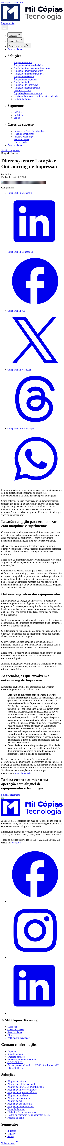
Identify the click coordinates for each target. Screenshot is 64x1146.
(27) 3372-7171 (15, 1062)
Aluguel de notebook (24, 76)
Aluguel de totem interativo (27, 87)
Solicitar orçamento (10, 150)
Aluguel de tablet (22, 82)
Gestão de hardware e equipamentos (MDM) (35, 96)
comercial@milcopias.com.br (21, 1059)
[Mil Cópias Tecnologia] (32, 815)
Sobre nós (12, 1026)
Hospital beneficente (24, 133)
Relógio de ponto (22, 99)
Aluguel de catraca (23, 62)
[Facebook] (35, 901)
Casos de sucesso (17, 46)
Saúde (17, 117)
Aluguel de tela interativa (26, 85)
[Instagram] (35, 957)
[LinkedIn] (35, 1013)
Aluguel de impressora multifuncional (32, 68)
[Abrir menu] (4, 27)
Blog (9, 1035)
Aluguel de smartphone (25, 79)
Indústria (18, 112)
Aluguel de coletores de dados (28, 65)
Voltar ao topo (8, 1143)
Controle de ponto (22, 90)
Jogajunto (16, 842)
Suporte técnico (15, 1054)
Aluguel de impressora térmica (28, 73)
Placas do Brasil (21, 139)
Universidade (20, 142)
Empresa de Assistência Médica (29, 131)
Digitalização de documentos (28, 93)
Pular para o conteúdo (12, 2)
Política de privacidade (18, 1038)
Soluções (13, 36)
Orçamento (12, 1051)
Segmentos (14, 41)
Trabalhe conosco (16, 1056)
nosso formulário (22, 773)
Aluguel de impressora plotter (28, 71)
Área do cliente (14, 49)
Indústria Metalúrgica (24, 136)
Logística (18, 115)
